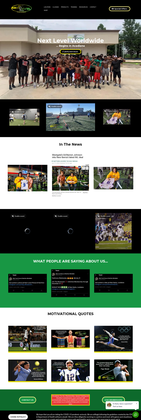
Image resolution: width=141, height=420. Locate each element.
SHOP (46, 10)
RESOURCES (83, 7)
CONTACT (93, 7)
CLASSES (56, 7)
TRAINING (74, 7)
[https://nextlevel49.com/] (21, 8)
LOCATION (47, 7)
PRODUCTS (65, 7)
